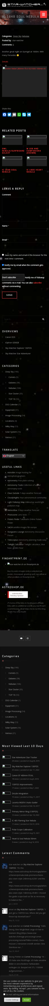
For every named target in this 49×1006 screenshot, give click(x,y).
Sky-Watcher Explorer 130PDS (18, 348)
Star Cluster (14, 393)
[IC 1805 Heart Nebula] (36, 161)
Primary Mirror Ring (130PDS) (25, 811)
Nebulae (25, 36)
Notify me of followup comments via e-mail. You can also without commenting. (23, 282)
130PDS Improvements (22, 784)
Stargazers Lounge (15, 531)
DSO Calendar (11, 404)
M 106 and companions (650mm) (34, 150)
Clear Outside (13, 493)
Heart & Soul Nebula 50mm (24, 838)
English (10, 456)
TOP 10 (12, 399)
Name (4, 225)
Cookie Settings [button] (12, 999)
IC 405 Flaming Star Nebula (24, 820)
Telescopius (12, 540)
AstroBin (11, 472)
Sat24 (10, 527)
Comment (6, 194)
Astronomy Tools (15, 485)
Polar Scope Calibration (22, 829)
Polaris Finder (13, 519)
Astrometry (12, 480)
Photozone (12, 514)
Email (4, 239)
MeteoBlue (12, 510)
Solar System (11, 432)
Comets (12, 377)
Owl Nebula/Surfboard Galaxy (13, 150)
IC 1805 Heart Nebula (35, 170)
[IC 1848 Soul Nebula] (12, 161)
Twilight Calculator (15, 544)
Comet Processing (31, 926)
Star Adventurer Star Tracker (24, 757)
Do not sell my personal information (22, 994)
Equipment (10, 410)
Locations (9, 421)
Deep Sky (17, 36)
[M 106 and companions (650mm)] (36, 140)
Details (5, 61)
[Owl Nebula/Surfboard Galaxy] (12, 140)
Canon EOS (10, 337)
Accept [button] (26, 999)
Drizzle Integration (20, 793)
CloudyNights (13, 497)
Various (8, 437)
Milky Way (9, 426)
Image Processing (13, 415)
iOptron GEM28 (12, 342)
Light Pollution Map (16, 502)
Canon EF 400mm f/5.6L (22, 775)
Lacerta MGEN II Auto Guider (25, 802)
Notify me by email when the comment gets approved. (22, 267)
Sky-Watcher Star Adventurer (18, 353)
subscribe (37, 282)
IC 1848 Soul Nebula (9, 170)
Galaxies (12, 382)
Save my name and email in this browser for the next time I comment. (26, 257)
